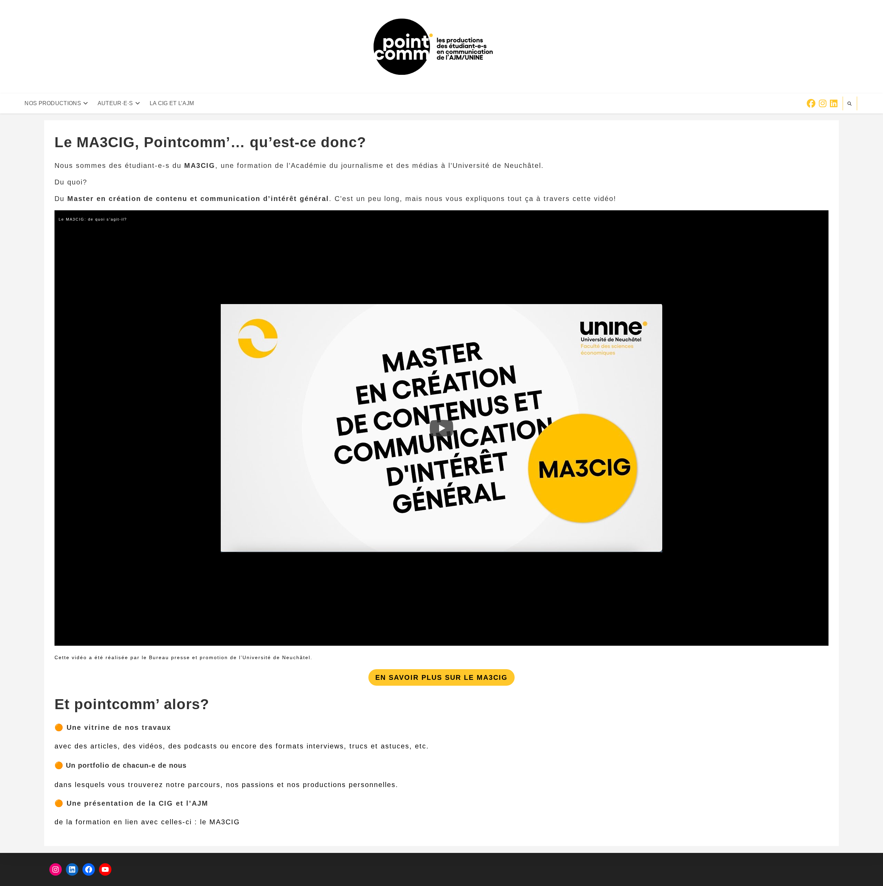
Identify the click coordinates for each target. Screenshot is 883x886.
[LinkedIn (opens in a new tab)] (833, 104)
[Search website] (850, 104)
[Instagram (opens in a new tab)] (822, 104)
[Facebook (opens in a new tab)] (811, 104)
